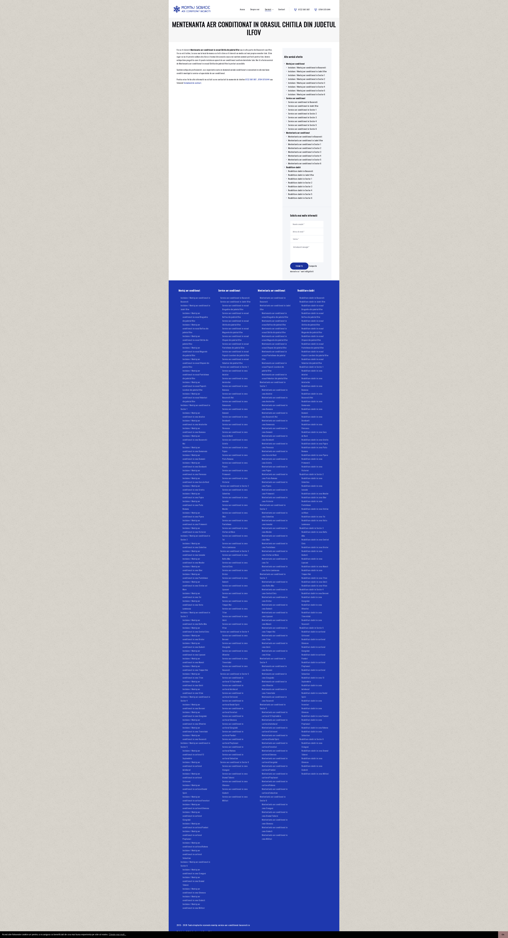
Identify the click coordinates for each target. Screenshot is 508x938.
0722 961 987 (251, 79)
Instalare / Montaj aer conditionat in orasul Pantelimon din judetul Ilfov (196, 374)
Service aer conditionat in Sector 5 (302, 125)
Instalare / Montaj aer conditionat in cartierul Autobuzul (192, 766)
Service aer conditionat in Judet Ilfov (303, 105)
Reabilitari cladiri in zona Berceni (315, 593)
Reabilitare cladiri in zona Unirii (314, 581)
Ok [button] (503, 935)
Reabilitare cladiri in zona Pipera (314, 455)
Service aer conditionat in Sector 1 (302, 109)
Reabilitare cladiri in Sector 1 (300, 178)
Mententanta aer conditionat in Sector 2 (304, 148)
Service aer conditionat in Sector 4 (302, 121)
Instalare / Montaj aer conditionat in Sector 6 (306, 94)
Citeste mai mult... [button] (117, 934)
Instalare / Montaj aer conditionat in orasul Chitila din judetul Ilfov (195, 340)
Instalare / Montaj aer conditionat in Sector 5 (306, 90)
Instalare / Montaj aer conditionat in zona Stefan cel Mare (195, 585)
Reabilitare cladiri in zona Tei (313, 516)
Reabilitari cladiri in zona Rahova (314, 727)
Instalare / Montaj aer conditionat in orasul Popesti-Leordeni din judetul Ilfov (195, 386)
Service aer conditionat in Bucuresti (303, 102)
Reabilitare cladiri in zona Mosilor (315, 493)
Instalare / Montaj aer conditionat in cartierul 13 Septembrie (193, 754)
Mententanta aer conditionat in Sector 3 (304, 151)
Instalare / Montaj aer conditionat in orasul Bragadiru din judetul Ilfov (195, 317)
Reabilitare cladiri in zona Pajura (314, 443)
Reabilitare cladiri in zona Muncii (314, 566)
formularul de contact (192, 82)
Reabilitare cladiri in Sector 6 (300, 197)
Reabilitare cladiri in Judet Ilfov (301, 174)
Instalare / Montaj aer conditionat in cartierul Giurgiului (192, 815)
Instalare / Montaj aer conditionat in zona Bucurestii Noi (195, 439)
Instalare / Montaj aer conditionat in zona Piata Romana (193, 505)
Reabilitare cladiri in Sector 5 (300, 194)
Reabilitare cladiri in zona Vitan (314, 585)
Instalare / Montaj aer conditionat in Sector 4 (306, 86)
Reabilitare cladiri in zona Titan (314, 577)
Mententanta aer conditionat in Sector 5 (304, 159)
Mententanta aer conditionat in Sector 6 (304, 163)
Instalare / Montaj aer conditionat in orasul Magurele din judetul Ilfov (195, 351)
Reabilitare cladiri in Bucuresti (300, 171)
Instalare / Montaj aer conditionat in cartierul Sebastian (192, 854)
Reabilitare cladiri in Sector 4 (300, 190)
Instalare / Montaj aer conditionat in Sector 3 (306, 82)
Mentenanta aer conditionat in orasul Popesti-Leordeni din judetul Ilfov (274, 366)
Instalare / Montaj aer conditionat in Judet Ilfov (307, 71)
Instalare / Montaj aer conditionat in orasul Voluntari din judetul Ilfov (195, 397)
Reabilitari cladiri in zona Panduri (315, 715)
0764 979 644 (264, 79)
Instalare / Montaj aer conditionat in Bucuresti (307, 67)
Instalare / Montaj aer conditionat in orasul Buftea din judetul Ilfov (195, 328)
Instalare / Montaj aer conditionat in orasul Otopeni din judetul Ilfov (196, 363)
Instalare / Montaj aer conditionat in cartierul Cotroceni (192, 777)
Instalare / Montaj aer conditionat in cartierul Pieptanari (192, 835)
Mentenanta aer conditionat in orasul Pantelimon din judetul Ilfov (274, 355)
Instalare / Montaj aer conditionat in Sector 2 (306, 79)
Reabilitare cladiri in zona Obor (313, 497)
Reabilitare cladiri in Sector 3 (300, 186)
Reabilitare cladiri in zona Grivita (314, 439)
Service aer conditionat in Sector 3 (302, 117)
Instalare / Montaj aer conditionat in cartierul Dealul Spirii (195, 789)
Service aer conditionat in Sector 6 (302, 128)
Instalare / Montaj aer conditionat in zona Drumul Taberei (193, 881)
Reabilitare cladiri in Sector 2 (300, 182)
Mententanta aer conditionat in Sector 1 (304, 144)
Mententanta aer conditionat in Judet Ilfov (305, 140)
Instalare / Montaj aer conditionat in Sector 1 (306, 75)
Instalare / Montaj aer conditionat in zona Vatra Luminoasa (193, 604)
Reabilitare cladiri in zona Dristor (314, 547)
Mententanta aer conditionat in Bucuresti (305, 136)
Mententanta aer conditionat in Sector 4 (304, 155)
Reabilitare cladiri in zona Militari (315, 773)
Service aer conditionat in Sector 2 (302, 113)
